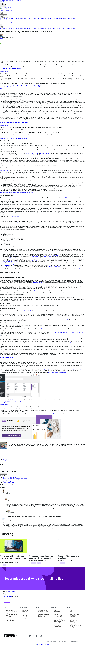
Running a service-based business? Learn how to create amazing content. (17, 192)
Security (63, 18)
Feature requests (58, 619)
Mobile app (8, 619)
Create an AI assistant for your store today (70, 557)
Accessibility (57, 625)
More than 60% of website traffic (21, 255)
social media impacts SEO (25, 310)
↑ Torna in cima (4, 71)
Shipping (73, 18)
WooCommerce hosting (59, 620)
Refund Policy (73, 627)
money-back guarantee (13, 591)
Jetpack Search (34, 260)
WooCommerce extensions (25, 611)
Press (71, 611)
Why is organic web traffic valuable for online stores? (19, 86)
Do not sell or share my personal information (75, 623)
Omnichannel (53, 18)
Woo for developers (42, 610)
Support (6, 594)
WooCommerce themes (27, 613)
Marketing (47, 18)
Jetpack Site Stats (47, 369)
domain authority (68, 292)
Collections (24, 616)
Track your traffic (6, 357)
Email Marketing (30, 18)
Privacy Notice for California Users (71, 641)
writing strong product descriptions (24, 197)
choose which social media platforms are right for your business (68, 332)
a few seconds (35, 256)
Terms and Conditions (51, 641)
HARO (33, 290)
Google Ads (3, 75)
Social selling (64, 319)
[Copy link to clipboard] (2, 41)
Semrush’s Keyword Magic (32, 153)
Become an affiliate (42, 616)
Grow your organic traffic (9, 402)
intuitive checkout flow (42, 259)
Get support (18, 0)
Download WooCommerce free (74, 613)
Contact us (72, 629)
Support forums (57, 626)
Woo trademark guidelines (73, 618)
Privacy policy (60, 641)
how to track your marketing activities (57, 372)
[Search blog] (1, 13)
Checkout (8, 616)
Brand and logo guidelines (73, 621)
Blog (55, 610)
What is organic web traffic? (10, 69)
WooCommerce (9, 610)
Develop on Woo (4, 0)
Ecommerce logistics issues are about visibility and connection (41, 557)
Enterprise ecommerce (11, 620)
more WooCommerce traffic (56, 413)
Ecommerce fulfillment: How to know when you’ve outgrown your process (13, 558)
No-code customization (11, 614)
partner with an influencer (68, 342)
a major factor (56, 255)
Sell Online (68, 18)
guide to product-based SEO (15, 216)
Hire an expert (11, 0)
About (71, 610)
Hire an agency (57, 621)
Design (17, 18)
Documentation (57, 611)
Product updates (58, 615)
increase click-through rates (54, 266)
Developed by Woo (26, 618)
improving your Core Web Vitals (10, 261)
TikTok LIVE (42, 328)
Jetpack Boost (47, 256)
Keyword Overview (44, 153)
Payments (58, 18)
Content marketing (4, 170)
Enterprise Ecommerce (39, 18)
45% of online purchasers (71, 197)
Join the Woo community (73, 616)
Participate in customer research (58, 623)
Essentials (24, 615)
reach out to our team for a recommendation (18, 270)
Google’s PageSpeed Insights (13, 257)
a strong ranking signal (37, 282)
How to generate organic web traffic (13, 122)
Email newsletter (58, 616)
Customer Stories (11, 18)
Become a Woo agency (43, 613)
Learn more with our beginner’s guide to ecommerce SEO (13, 138)
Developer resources (43, 611)
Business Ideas (3, 18)
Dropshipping (22, 18)
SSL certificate (32, 262)
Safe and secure (8, 596)
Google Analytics (77, 369)
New (23, 614)
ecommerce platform (15, 222)
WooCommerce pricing (11, 611)
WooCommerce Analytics (15, 399)
